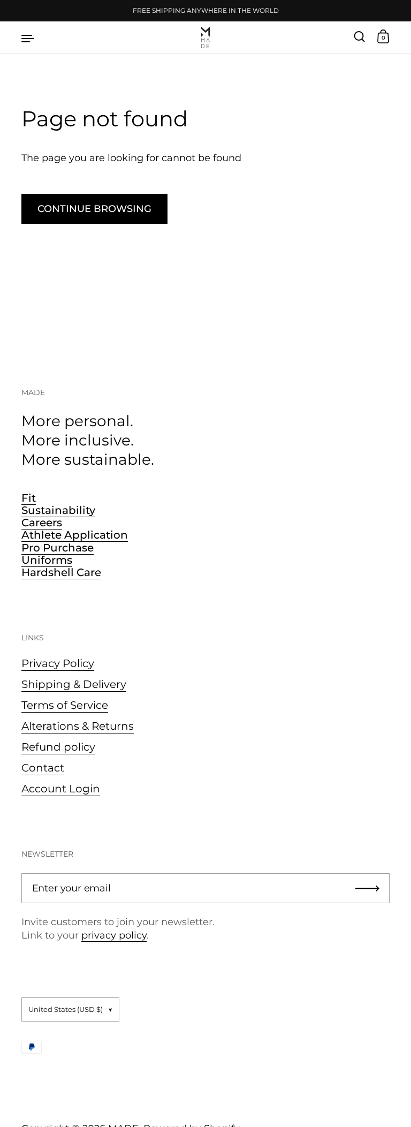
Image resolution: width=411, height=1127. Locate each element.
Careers (41, 522)
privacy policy (114, 935)
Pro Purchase (57, 547)
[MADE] (205, 37)
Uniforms (46, 560)
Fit (28, 497)
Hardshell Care (61, 572)
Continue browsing (94, 209)
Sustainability (58, 510)
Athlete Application (74, 534)
